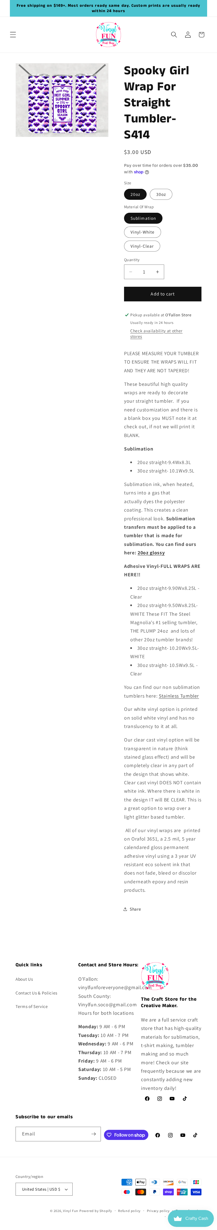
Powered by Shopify (95, 1211)
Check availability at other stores (156, 333)
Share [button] (135, 909)
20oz (135, 194)
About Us (24, 979)
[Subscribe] (93, 1134)
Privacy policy (158, 1211)
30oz (161, 194)
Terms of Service (32, 1006)
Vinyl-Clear (142, 246)
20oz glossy (151, 552)
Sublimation (143, 218)
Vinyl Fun (70, 1211)
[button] (13, 34)
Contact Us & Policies (36, 993)
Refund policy (129, 1211)
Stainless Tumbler (179, 696)
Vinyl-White (143, 232)
